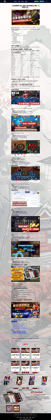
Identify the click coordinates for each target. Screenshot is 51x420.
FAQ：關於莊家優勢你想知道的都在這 (16, 42)
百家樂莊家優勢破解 (15, 36)
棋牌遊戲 (26, 1)
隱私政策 (21, 417)
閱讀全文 (15, 357)
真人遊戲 (19, 1)
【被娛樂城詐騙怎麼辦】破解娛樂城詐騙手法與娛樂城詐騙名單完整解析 (19, 328)
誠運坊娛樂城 (25, 29)
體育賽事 (15, 1)
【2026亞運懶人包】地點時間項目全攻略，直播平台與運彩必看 (15, 367)
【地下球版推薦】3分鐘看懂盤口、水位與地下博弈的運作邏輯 (35, 355)
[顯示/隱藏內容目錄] (22, 31)
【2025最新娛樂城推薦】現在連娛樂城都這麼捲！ (17, 326)
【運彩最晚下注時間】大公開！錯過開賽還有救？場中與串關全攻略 (25, 355)
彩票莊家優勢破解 (15, 39)
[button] (14, 340)
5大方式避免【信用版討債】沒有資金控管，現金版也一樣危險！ (20, 333)
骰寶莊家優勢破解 (15, 38)
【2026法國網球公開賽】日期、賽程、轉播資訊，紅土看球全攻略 (15, 355)
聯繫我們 (33, 417)
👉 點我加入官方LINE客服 (14, 321)
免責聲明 (24, 417)
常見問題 (30, 417)
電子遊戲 (22, 1)
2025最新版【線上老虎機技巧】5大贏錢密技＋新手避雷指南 (21, 238)
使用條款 (18, 417)
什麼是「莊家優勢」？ (14, 32)
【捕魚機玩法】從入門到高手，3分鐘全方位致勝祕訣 (20, 263)
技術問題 (27, 417)
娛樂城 (13, 27)
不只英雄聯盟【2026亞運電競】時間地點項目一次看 (25, 367)
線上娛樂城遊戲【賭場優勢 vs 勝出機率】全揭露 (17, 33)
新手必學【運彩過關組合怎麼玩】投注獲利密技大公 (36, 367)
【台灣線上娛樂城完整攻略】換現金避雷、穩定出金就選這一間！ (19, 327)
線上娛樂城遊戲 (29, 50)
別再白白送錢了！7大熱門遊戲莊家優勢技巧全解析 (17, 35)
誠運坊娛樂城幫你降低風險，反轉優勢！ (16, 41)
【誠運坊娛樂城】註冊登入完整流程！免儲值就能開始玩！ (19, 332)
